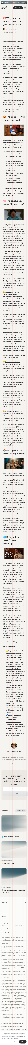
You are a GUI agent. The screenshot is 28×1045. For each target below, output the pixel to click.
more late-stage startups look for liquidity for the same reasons (15, 669)
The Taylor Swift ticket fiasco (12, 375)
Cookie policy (13, 1041)
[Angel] (8, 932)
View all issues (21, 810)
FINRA (18, 952)
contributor (17, 722)
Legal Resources (16, 953)
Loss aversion (9, 292)
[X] (2, 932)
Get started (18, 7)
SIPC (22, 952)
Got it (22, 1041)
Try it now (23, 2)
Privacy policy (5, 1041)
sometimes (9, 722)
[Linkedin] (5, 932)
